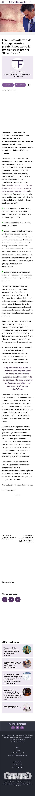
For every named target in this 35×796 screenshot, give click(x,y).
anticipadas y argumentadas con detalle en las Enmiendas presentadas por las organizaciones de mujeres (17, 188)
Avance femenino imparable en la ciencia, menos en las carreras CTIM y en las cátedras (26, 540)
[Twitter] (4, 599)
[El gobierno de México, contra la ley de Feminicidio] (26, 707)
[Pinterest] (18, 599)
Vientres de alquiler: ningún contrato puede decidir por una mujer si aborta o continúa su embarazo (11, 651)
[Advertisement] (17, 111)
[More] (29, 85)
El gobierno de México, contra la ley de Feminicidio (12, 707)
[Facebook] (11, 599)
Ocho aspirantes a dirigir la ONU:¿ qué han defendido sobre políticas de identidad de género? (12, 664)
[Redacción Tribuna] (17, 64)
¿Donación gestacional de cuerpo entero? (9, 538)
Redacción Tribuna (17, 72)
